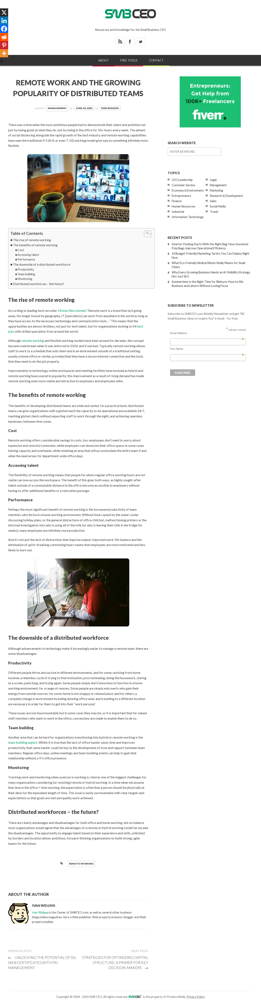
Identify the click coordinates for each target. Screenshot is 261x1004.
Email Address (207, 333)
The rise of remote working (32, 240)
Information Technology (187, 217)
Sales (213, 201)
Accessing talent (28, 254)
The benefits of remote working (35, 245)
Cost (21, 250)
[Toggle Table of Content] (145, 233)
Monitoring (25, 279)
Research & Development (226, 195)
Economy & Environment (188, 190)
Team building (26, 274)
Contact (156, 60)
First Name (207, 349)
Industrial (178, 211)
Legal (213, 180)
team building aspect (22, 742)
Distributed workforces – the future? (38, 284)
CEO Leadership (182, 180)
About (103, 60)
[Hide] (1, 61)
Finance (177, 201)
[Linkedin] (4, 21)
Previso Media (176, 996)
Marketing (216, 190)
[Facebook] (4, 29)
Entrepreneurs (181, 195)
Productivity (26, 269)
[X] (4, 12)
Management (57, 108)
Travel (214, 211)
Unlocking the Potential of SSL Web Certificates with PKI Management (42, 962)
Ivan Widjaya (110, 108)
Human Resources (183, 206)
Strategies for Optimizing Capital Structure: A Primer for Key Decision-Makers (115, 962)
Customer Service (183, 185)
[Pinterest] (4, 45)
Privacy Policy (196, 996)
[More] (4, 53)
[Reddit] (4, 37)
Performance (26, 259)
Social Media (218, 206)
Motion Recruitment (72, 310)
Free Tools (128, 60)
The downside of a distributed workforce (41, 264)
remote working (33, 340)
